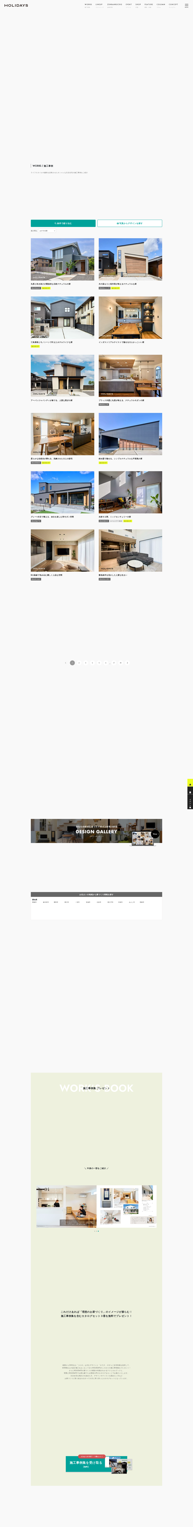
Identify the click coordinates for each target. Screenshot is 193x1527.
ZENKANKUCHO (114, 5)
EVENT (129, 5)
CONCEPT (173, 5)
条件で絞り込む (64, 223)
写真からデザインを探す (131, 223)
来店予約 (190, 782)
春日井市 (46, 902)
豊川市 (67, 902)
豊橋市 (34, 902)
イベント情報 (190, 802)
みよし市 (132, 902)
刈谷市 (99, 902)
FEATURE (149, 5)
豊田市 (56, 902)
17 (114, 663)
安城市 (88, 902)
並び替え (34, 231)
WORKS (88, 5)
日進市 (120, 902)
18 (121, 663)
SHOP (138, 5)
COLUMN (161, 5)
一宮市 (77, 902)
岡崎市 (142, 902)
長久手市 (110, 902)
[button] (94, 1231)
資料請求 (190, 790)
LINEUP (100, 5)
